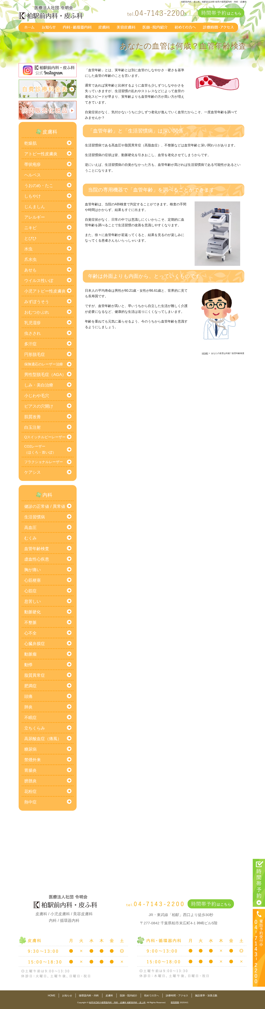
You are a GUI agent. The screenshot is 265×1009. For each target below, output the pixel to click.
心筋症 (30, 591)
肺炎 (28, 707)
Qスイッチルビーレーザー (45, 437)
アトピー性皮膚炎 (40, 154)
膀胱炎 (30, 781)
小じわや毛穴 (36, 395)
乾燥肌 (30, 143)
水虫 (28, 249)
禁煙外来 (32, 759)
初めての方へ (151, 995)
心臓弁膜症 (34, 643)
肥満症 (30, 686)
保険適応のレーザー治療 (43, 364)
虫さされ (32, 333)
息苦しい (32, 601)
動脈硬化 (32, 612)
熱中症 (30, 802)
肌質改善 (32, 416)
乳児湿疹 (32, 322)
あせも (30, 270)
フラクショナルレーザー (43, 462)
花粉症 (30, 791)
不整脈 (30, 622)
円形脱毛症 (34, 354)
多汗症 (30, 344)
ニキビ (30, 227)
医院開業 (175, 1002)
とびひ (30, 238)
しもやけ (32, 196)
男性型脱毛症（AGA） (45, 374)
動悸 (28, 664)
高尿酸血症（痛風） (42, 738)
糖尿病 (30, 749)
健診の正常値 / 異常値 (44, 506)
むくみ (30, 538)
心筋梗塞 (32, 580)
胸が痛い (32, 569)
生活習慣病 (34, 517)
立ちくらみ (34, 728)
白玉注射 (32, 427)
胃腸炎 (30, 770)
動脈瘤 (30, 654)
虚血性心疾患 (36, 559)
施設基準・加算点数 (206, 995)
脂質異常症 (34, 675)
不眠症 (30, 717)
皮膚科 (109, 995)
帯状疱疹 (32, 164)
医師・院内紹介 (128, 995)
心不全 (30, 633)
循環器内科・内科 (89, 995)
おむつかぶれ (36, 312)
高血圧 (30, 527)
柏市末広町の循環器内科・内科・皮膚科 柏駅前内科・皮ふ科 (117, 1002)
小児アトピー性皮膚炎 (45, 291)
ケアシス (32, 472)
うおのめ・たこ (38, 185)
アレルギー (34, 217)
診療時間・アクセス (177, 995)
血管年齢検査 (36, 548)
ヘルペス (32, 175)
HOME (51, 995)
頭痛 (28, 696)
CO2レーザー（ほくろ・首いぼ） (40, 449)
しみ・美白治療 (38, 385)
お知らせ (67, 995)
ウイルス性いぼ (38, 280)
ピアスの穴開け (38, 406)
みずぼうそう (36, 301)
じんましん (34, 206)
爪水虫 (30, 259)
